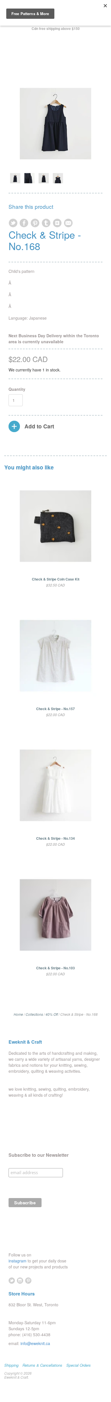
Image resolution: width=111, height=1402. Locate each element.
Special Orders (78, 1365)
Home (18, 1014)
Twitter (12, 1280)
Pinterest (28, 1280)
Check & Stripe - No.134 (55, 838)
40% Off (52, 1014)
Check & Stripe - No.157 (55, 708)
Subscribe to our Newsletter (39, 1155)
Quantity (17, 389)
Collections (34, 1014)
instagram (18, 1261)
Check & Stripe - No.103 (55, 967)
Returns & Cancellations (42, 1365)
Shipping (11, 1365)
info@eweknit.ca (35, 1343)
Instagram (20, 1280)
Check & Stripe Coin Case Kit (55, 579)
